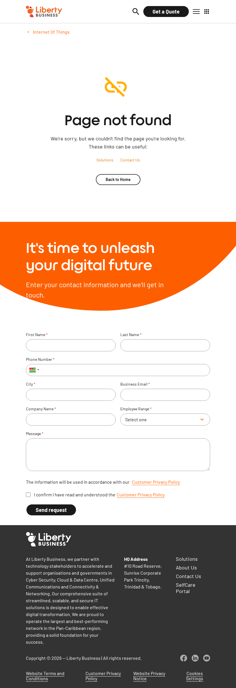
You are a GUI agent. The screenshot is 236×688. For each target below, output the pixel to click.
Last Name (131, 334)
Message (34, 433)
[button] (196, 11)
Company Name (41, 409)
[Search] (135, 11)
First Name (37, 334)
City (30, 384)
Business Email (135, 384)
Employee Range (136, 409)
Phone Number (40, 359)
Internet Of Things (51, 32)
